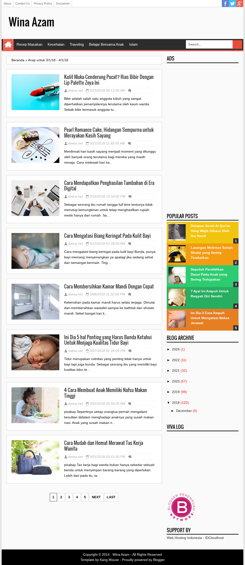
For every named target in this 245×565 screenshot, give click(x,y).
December (184, 411)
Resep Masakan (29, 44)
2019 (176, 392)
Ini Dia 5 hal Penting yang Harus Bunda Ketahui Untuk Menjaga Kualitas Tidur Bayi (108, 340)
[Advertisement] (151, 22)
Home (8, 44)
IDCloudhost (214, 538)
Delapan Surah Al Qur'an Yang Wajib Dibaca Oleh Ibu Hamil (210, 231)
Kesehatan (56, 44)
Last (111, 497)
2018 (176, 402)
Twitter (232, 3)
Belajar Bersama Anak (106, 44)
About (7, 3)
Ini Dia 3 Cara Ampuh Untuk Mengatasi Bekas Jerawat (210, 318)
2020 (176, 381)
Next (96, 497)
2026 (176, 349)
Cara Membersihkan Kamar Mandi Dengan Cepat (109, 286)
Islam (133, 44)
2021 (176, 370)
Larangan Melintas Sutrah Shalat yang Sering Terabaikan (212, 253)
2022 (176, 360)
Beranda (17, 60)
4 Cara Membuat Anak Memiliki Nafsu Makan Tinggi (105, 393)
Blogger (159, 560)
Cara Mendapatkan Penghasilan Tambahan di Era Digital (109, 185)
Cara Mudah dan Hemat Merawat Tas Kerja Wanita (103, 445)
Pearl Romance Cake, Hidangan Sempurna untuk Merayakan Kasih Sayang (109, 132)
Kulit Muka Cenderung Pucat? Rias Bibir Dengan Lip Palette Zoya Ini (109, 79)
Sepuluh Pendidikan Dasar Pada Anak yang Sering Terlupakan (209, 274)
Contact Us (22, 3)
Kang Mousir (109, 560)
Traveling (77, 44)
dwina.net (75, 90)
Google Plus (239, 3)
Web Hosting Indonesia (184, 538)
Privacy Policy (43, 3)
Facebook (225, 3)
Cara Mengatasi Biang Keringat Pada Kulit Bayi (107, 236)
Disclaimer (63, 3)
